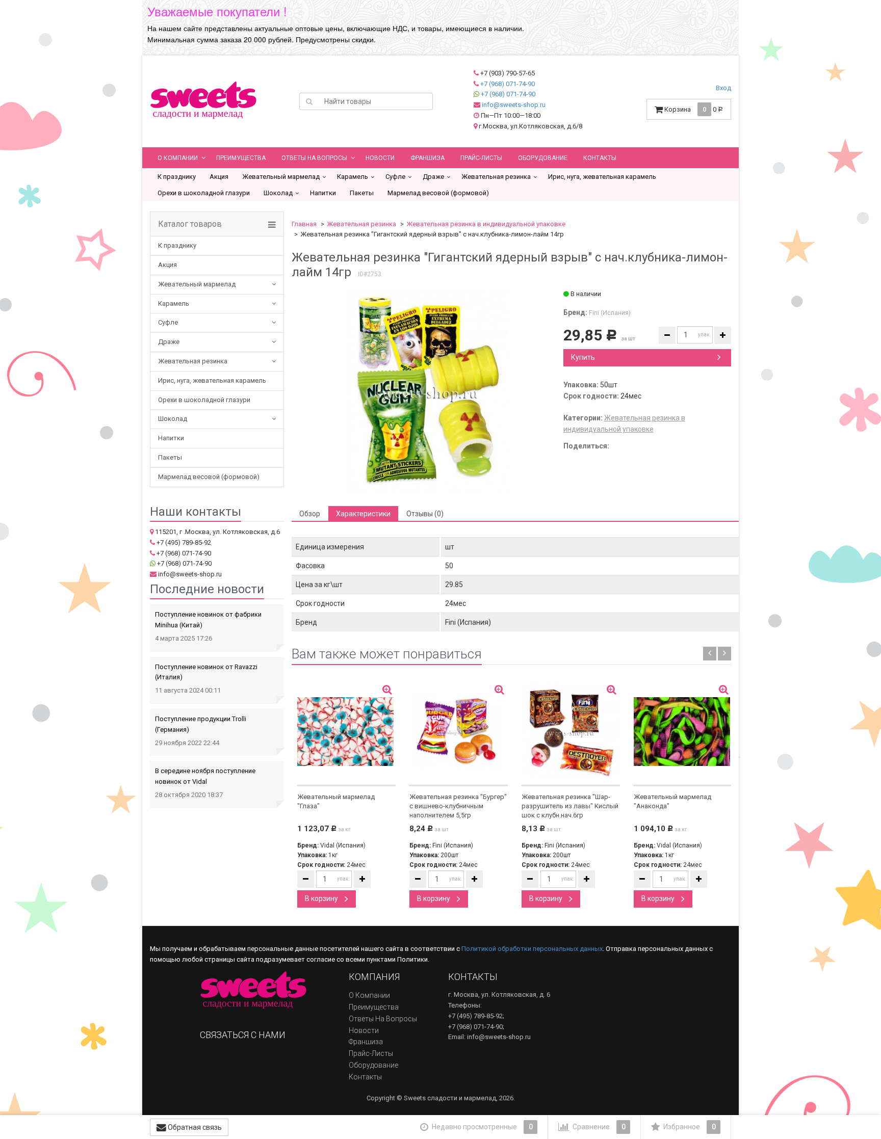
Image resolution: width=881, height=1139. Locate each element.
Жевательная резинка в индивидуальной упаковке (485, 224)
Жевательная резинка (496, 176)
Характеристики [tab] (363, 514)
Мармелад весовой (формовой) (438, 193)
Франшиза (427, 158)
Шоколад (278, 193)
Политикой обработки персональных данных (532, 948)
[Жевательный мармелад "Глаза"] (346, 731)
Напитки (323, 193)
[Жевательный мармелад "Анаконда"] (683, 731)
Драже (433, 176)
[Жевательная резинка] (427, 391)
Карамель (352, 176)
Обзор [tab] (309, 514)
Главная (304, 224)
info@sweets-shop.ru (514, 105)
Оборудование (542, 158)
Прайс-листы (481, 158)
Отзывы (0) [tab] (425, 514)
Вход (723, 88)
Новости (380, 158)
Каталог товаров (190, 224)
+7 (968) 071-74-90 (507, 84)
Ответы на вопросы (314, 158)
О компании (178, 158)
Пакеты (362, 193)
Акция (219, 176)
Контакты (599, 158)
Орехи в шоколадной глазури (204, 193)
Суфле (395, 176)
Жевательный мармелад (281, 176)
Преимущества (241, 158)
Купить (583, 357)
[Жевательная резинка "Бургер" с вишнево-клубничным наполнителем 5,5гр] (458, 731)
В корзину (322, 898)
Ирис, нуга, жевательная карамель (602, 176)
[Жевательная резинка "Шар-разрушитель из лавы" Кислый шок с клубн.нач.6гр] (571, 731)
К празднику (177, 176)
